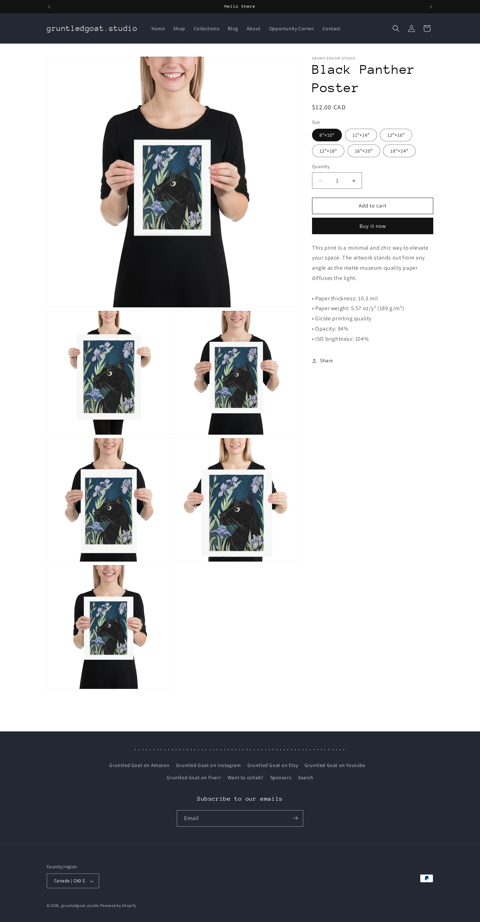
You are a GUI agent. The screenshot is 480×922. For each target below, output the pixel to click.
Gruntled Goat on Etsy (272, 765)
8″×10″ (327, 135)
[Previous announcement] (49, 6)
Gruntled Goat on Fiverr (194, 778)
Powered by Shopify (118, 905)
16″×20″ (364, 151)
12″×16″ (396, 135)
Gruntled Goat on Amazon (139, 765)
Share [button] (326, 360)
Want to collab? (246, 778)
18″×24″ (399, 151)
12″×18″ (328, 151)
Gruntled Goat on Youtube (335, 765)
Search (305, 778)
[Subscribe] (295, 818)
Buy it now (372, 226)
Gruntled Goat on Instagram (208, 765)
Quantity (321, 167)
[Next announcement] (431, 6)
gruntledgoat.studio (80, 905)
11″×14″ (361, 135)
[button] (396, 28)
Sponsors (281, 778)
